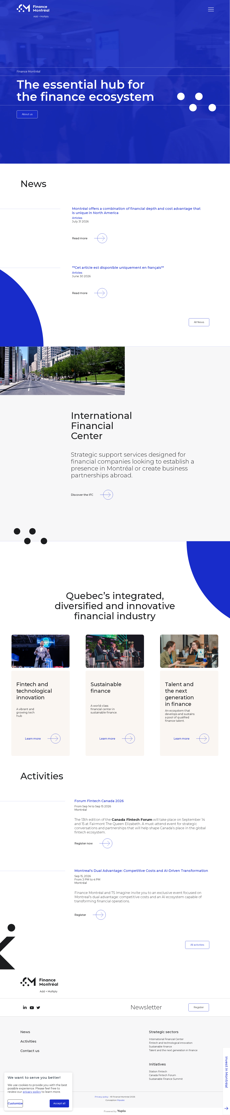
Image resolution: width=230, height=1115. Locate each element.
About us (27, 114)
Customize (15, 1103)
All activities (197, 944)
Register (80, 915)
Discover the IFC (82, 494)
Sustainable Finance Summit (166, 1078)
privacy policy (32, 1091)
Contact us (29, 1051)
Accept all (59, 1103)
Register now (83, 843)
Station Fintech (158, 1071)
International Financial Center (166, 1039)
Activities (28, 1041)
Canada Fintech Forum (162, 1075)
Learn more (33, 738)
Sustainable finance (160, 1046)
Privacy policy (101, 1096)
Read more (79, 238)
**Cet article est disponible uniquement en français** (118, 268)
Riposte (120, 1100)
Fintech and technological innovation (170, 1042)
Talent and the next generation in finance (173, 1050)
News (25, 1032)
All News (199, 322)
